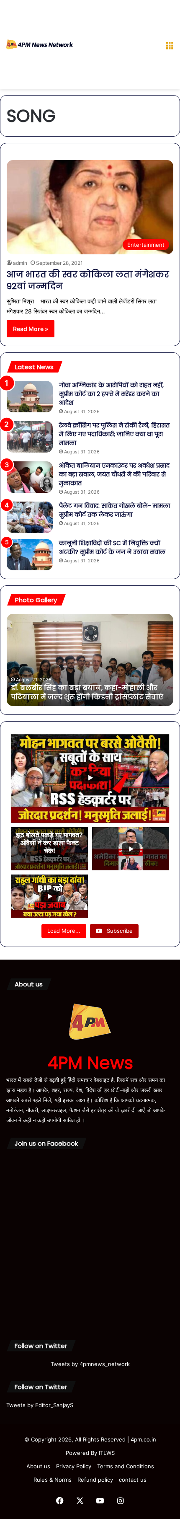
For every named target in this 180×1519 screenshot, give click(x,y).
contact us (133, 1479)
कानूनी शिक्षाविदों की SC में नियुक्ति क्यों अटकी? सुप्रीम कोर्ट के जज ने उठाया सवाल (112, 547)
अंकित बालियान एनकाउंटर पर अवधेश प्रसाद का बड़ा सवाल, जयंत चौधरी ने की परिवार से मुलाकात (114, 474)
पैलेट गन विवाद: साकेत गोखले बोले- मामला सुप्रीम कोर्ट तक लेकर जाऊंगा (114, 510)
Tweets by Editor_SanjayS (39, 1405)
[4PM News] (39, 44)
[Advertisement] (116, 46)
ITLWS (107, 1452)
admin (20, 263)
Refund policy (95, 1479)
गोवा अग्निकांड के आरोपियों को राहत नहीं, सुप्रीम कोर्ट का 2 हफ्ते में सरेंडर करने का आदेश (111, 394)
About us (38, 1466)
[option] (91, 660)
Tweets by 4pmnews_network (90, 1364)
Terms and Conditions (125, 1466)
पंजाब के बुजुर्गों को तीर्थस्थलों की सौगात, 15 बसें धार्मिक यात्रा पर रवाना (84, 692)
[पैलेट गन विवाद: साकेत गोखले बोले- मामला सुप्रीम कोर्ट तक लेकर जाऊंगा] (30, 517)
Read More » (30, 328)
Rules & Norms (52, 1479)
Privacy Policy (73, 1466)
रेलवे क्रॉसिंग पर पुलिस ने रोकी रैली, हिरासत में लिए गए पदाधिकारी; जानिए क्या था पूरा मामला (114, 434)
